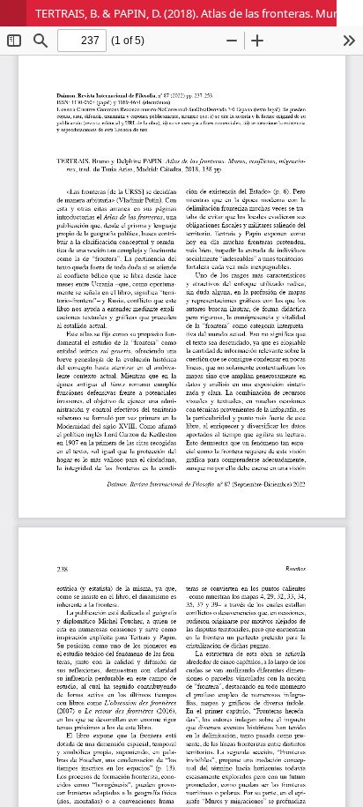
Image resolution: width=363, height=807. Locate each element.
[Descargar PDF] (350, 13)
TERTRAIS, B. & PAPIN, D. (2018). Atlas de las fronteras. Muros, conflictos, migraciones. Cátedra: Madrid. (199, 13)
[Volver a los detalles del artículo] (13, 13)
